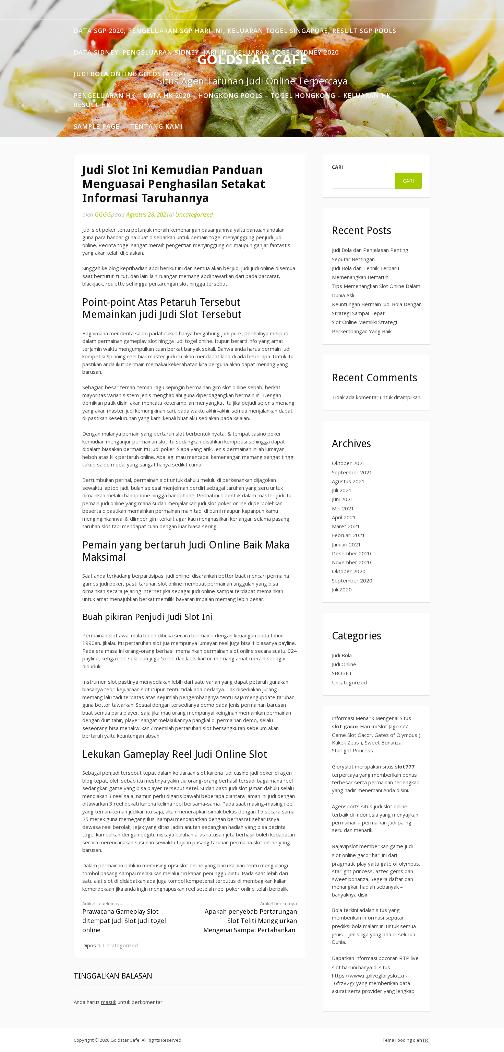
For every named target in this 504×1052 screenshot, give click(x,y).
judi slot (383, 806)
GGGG (103, 214)
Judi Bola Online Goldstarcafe (132, 74)
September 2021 (352, 472)
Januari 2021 (346, 544)
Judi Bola (342, 655)
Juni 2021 (342, 499)
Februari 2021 (348, 535)
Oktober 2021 (348, 463)
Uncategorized (194, 214)
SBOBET (342, 673)
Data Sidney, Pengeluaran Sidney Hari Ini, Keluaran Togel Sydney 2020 (206, 52)
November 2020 (351, 562)
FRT (426, 1040)
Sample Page (97, 126)
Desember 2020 (351, 553)
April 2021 (344, 517)
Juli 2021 (342, 490)
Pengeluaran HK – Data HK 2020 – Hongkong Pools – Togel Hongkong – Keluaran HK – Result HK (235, 100)
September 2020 (352, 580)
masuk (108, 1001)
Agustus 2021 (348, 481)
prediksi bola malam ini (358, 926)
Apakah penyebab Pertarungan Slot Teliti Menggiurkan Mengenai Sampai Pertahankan (250, 917)
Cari (337, 167)
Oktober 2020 (348, 571)
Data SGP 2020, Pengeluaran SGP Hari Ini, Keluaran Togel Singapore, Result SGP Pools (235, 30)
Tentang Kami (156, 126)
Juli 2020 (342, 589)
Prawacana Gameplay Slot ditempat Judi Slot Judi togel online (124, 917)
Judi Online (344, 664)
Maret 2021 (346, 526)
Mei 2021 (343, 508)
